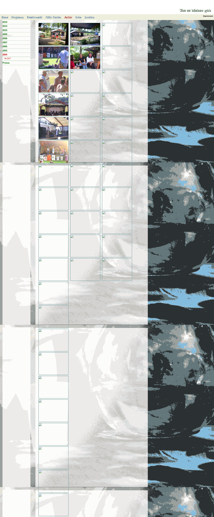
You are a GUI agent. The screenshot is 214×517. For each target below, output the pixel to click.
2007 (5, 42)
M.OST (8, 58)
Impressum (208, 16)
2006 (5, 46)
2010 (5, 30)
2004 (5, 54)
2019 (5, 22)
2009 (5, 34)
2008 (5, 38)
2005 (5, 50)
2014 (5, 26)
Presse (6, 63)
